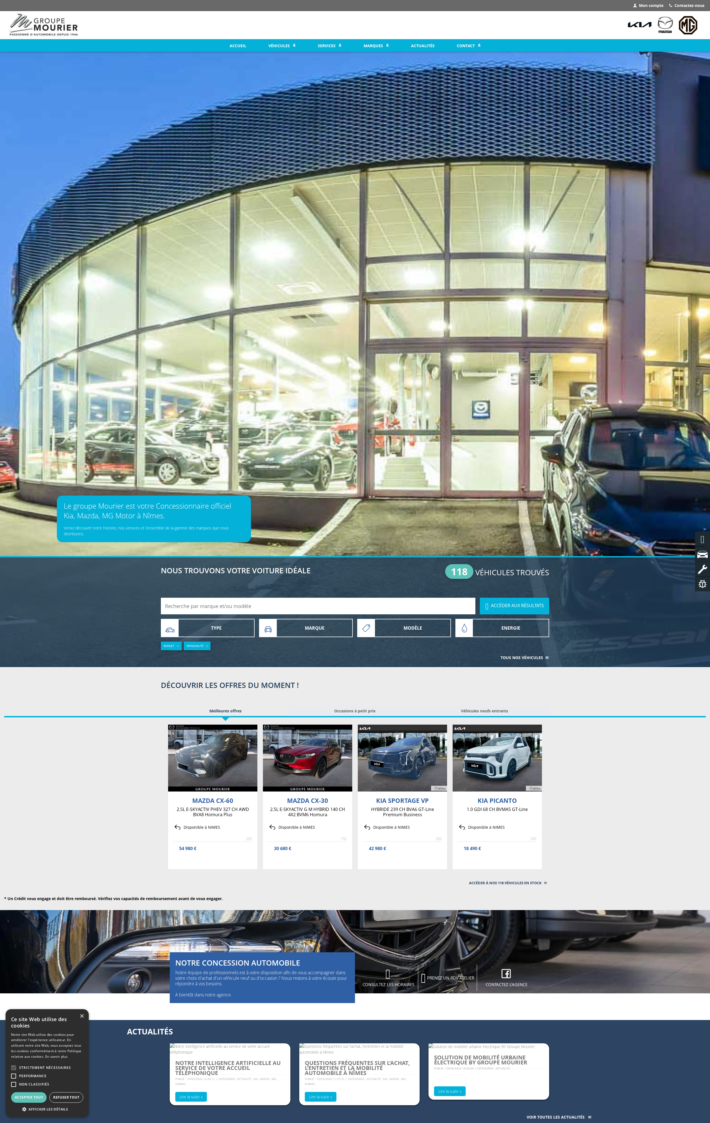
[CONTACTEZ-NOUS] (702, 539)
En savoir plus (56, 1056)
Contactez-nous (689, 5)
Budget (169, 646)
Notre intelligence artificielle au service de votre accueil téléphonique (228, 1068)
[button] (13, 1067)
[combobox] (318, 606)
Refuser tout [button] (66, 1097)
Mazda (264, 1079)
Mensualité (195, 646)
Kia (255, 1079)
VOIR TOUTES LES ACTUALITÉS (556, 1117)
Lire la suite (190, 1096)
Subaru (180, 1084)
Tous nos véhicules (522, 657)
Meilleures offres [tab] (225, 711)
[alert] (47, 1063)
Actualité (244, 1079)
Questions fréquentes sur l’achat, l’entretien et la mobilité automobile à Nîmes (357, 1068)
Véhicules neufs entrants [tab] (484, 711)
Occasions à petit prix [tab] (355, 711)
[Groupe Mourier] (44, 25)
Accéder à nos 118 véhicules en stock (505, 882)
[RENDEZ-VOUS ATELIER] (702, 569)
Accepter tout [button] (29, 1097)
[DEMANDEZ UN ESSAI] (702, 554)
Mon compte (651, 5)
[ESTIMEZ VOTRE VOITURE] (702, 584)
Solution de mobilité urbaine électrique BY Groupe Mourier (480, 1060)
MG (274, 1079)
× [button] (82, 1016)
